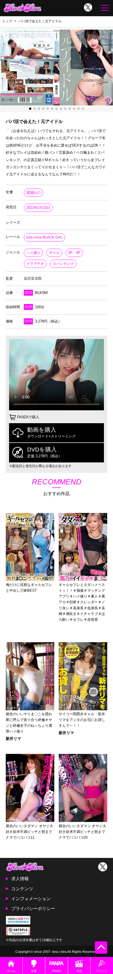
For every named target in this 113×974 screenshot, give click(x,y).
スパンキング (63, 264)
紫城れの (33, 192)
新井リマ (13, 738)
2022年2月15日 (38, 208)
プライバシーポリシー (33, 908)
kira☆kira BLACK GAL (44, 237)
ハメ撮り (33, 253)
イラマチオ (35, 264)
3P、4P (74, 253)
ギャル (54, 253)
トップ (7, 21)
